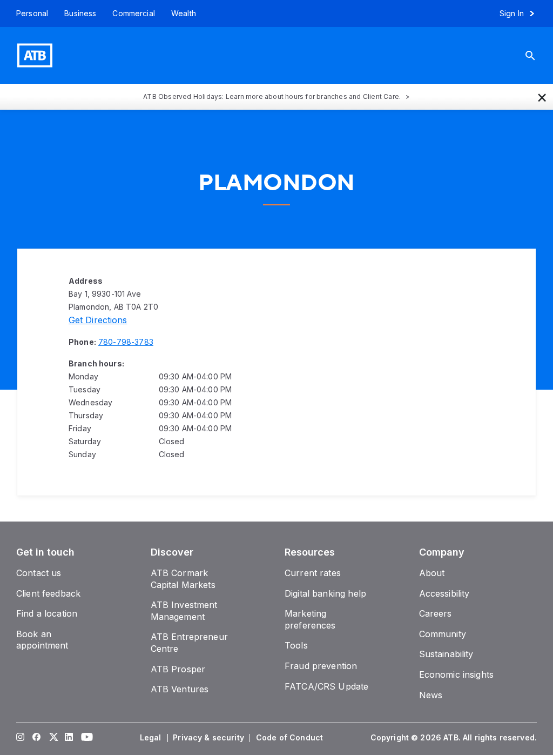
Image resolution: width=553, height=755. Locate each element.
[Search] (538, 55)
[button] (542, 97)
